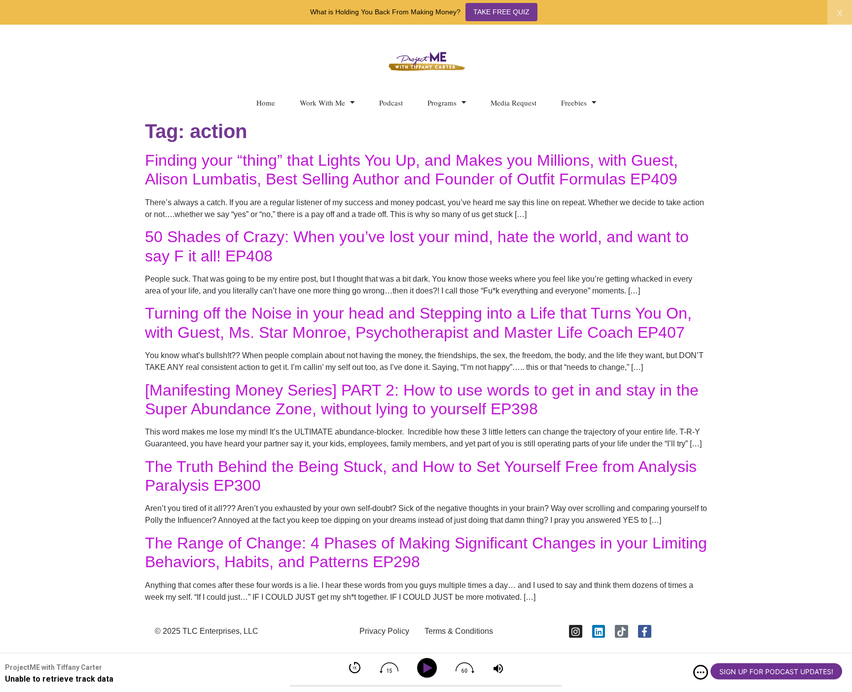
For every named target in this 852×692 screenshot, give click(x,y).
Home (265, 103)
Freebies (574, 103)
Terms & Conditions (459, 631)
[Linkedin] (598, 631)
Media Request (513, 103)
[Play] (429, 668)
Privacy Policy (384, 631)
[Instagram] (575, 631)
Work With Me (322, 103)
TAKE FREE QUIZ (501, 12)
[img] (700, 672)
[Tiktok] (621, 631)
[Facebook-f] (644, 631)
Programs (442, 103)
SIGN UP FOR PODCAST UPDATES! (776, 671)
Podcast (391, 103)
